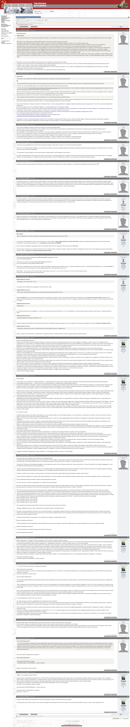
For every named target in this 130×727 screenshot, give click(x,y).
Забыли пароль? (19, 21)
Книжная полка (4, 24)
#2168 (128, 73)
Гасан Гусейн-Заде (123, 339)
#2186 (128, 124)
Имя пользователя (4, 35)
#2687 (128, 696)
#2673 (128, 375)
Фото (21, 5)
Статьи (2, 21)
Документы (29, 5)
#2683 (128, 619)
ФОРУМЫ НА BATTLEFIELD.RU (32, 23)
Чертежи (3, 22)
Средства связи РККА (5, 20)
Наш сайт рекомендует (5, 25)
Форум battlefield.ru (5, 31)
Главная (8, 5)
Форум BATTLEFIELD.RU (22, 23)
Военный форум (40, 23)
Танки (14, 5)
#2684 (128, 637)
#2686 (128, 671)
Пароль (2, 38)
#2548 (128, 195)
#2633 (128, 230)
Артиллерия (3, 16)
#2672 (128, 337)
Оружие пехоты (4, 18)
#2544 (128, 178)
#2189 (128, 141)
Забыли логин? (24, 21)
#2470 (128, 160)
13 (124, 26)
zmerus (123, 198)
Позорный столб (4, 26)
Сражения (3, 19)
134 (127, 26)
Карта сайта (3, 29)
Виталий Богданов (123, 233)
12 (122, 26)
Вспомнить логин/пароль (6, 43)
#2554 (128, 213)
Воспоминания (4, 15)
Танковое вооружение (5, 17)
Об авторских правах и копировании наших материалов (71, 725)
